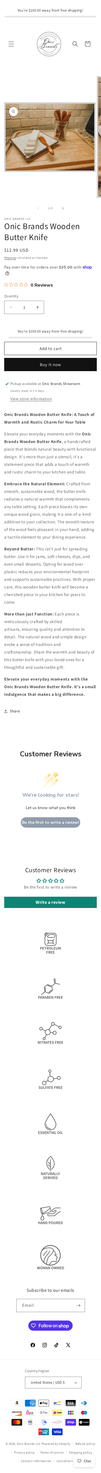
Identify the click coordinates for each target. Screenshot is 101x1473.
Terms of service (52, 1452)
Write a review (50, 902)
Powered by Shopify (56, 1444)
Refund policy (85, 1444)
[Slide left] (38, 208)
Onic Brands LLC (29, 1444)
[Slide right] (63, 208)
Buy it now (50, 364)
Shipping (10, 258)
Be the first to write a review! (50, 822)
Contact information (36, 1461)
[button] (11, 44)
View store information (31, 398)
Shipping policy (80, 1452)
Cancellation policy (71, 1461)
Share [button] (15, 711)
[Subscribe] (78, 1305)
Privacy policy (24, 1452)
